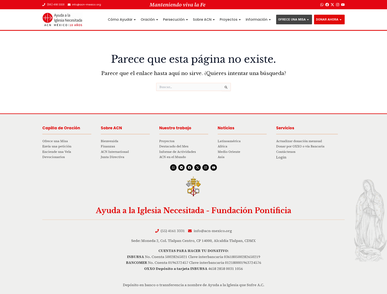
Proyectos (228, 19)
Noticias (226, 128)
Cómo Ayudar (120, 19)
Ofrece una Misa (292, 19)
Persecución (174, 19)
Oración (148, 19)
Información (256, 19)
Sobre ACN (202, 19)
